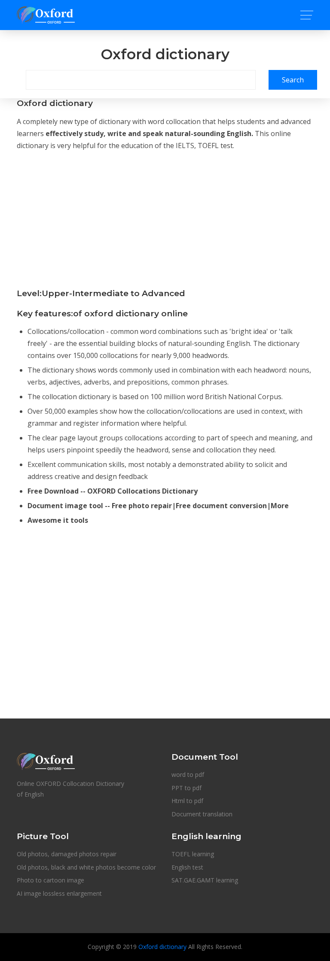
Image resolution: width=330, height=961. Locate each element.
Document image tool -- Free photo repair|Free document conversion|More (158, 505)
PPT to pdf (186, 788)
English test (187, 867)
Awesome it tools (58, 520)
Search (293, 80)
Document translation (201, 814)
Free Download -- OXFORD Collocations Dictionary (113, 491)
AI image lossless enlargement (59, 893)
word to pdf (187, 774)
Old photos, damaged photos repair (66, 854)
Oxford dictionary (162, 947)
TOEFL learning (192, 854)
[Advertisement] (165, 218)
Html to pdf (187, 801)
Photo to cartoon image (50, 880)
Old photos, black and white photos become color (86, 867)
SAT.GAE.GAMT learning (204, 880)
